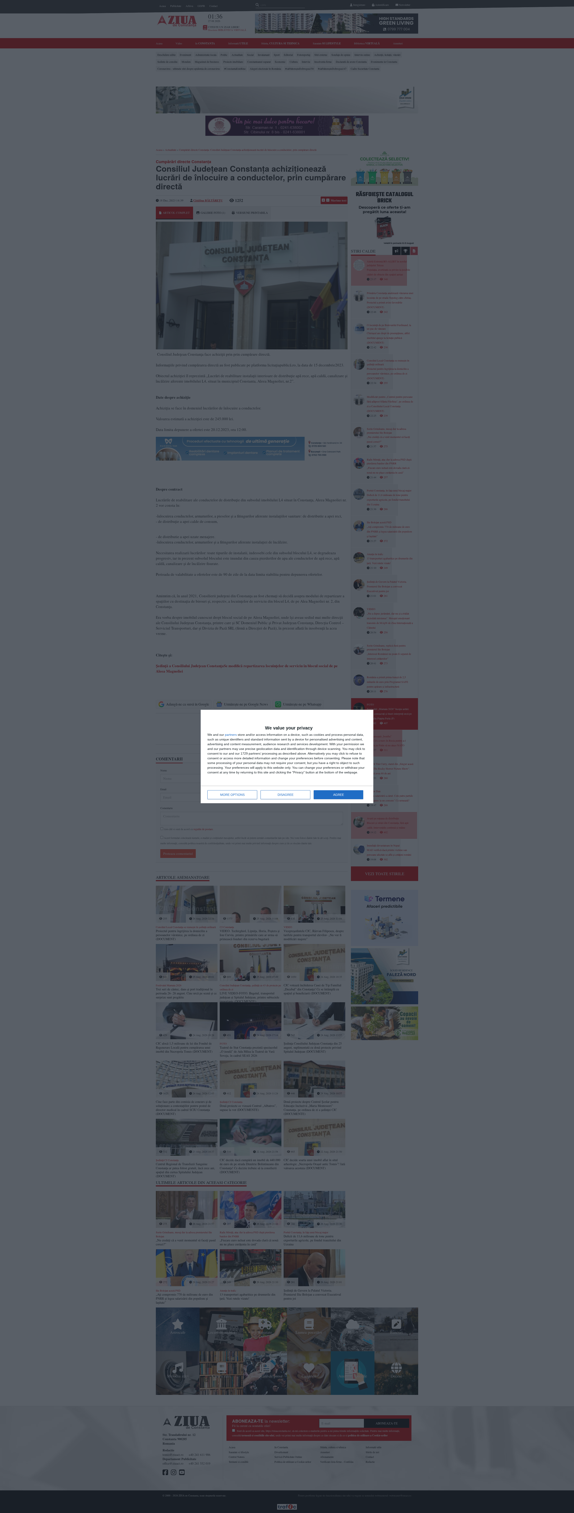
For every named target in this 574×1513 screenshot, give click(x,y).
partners (231, 734)
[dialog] (287, 756)
